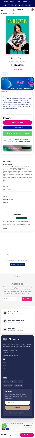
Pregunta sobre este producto (19, 133)
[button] (17, 127)
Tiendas (18, 1)
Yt (18, 412)
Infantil (6, 1)
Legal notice (16, 426)
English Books (6, 371)
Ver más (5, 228)
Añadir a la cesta (17, 122)
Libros (4, 365)
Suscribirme (17, 407)
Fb (6, 412)
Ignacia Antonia (17, 69)
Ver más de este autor (21, 217)
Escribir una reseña (17, 264)
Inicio (4, 362)
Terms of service (21, 423)
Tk (14, 412)
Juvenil (5, 74)
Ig (10, 412)
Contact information (7, 426)
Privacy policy (12, 423)
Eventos (12, 1)
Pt (22, 412)
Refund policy (5, 423)
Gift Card (24, 1)
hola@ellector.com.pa (8, 352)
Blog (30, 1)
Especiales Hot (18, 385)
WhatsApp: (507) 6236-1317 (10, 350)
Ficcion (6, 381)
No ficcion (13, 381)
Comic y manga (8, 385)
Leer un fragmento (18, 58)
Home (3, 13)
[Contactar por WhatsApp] (4, 426)
